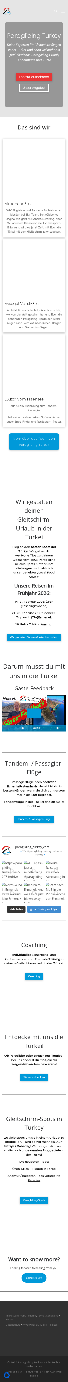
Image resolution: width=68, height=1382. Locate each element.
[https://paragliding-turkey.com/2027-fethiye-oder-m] (12, 871)
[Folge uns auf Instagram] (4, 3)
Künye (9, 1319)
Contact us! (34, 1278)
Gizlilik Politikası (49, 1324)
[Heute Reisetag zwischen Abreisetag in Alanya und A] (56, 871)
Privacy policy (30, 1324)
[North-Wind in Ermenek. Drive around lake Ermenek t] (12, 893)
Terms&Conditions (47, 1315)
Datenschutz (13, 1324)
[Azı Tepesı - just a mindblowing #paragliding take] (34, 871)
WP (21, 1371)
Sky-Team (32, 214)
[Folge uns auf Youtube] (9, 3)
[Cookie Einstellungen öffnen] (7, 1377)
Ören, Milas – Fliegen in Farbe (34, 1169)
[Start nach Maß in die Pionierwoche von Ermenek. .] (56, 893)
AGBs (23, 1315)
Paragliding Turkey (30, 1362)
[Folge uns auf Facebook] (15, 3)
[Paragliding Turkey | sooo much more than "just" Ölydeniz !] (7, 10)
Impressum (12, 1315)
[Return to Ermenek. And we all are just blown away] (34, 893)
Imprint (32, 1315)
